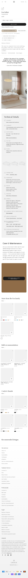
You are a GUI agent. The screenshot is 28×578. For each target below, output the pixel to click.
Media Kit (4, 496)
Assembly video (13, 174)
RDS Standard (9, 213)
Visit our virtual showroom (7, 461)
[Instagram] (5, 555)
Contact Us (4, 470)
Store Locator (5, 463)
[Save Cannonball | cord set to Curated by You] (25, 425)
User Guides (4, 479)
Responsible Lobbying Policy (8, 518)
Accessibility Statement (7, 525)
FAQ (3, 472)
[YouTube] (8, 555)
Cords (10, 224)
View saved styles (22, 30)
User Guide (19, 218)
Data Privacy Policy (6, 514)
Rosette (4, 409)
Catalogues (4, 457)
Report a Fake (5, 527)
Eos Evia (18, 317)
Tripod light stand (10, 226)
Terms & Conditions (6, 521)
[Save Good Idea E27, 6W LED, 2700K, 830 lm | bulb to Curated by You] (11, 360)
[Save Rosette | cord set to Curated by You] (11, 406)
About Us (4, 450)
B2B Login (4, 492)
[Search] (25, 2)
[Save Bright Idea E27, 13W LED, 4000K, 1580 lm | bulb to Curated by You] (25, 360)
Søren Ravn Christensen (11, 195)
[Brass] (6, 412)
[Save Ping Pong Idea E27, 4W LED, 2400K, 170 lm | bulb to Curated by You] (11, 378)
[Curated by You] (5, 2)
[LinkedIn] (10, 555)
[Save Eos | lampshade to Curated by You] (11, 313)
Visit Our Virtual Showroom (8, 503)
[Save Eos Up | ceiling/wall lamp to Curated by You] (11, 332)
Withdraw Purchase (6, 483)
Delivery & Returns (6, 43)
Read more (9, 553)
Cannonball (18, 428)
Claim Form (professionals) (8, 505)
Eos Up (6, 335)
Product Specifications (11, 218)
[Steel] (8, 412)
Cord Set (17, 409)
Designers (4, 459)
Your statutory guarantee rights (9, 533)
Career (3, 452)
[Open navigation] (2, 2)
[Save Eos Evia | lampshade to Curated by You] (25, 313)
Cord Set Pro (5, 428)
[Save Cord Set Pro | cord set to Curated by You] (11, 425)
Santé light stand (16, 224)
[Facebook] (2, 555)
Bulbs (7, 224)
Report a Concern (5, 529)
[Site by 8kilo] (17, 565)
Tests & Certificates (6, 501)
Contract (4, 494)
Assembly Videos (5, 481)
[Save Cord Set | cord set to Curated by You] (25, 406)
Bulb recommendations (11, 137)
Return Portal (4, 474)
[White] (1, 338)
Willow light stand (19, 226)
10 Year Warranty (5, 523)
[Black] (1, 412)
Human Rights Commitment (8, 516)
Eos (4, 317)
